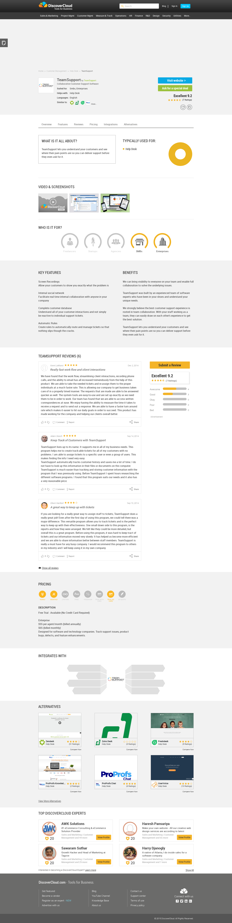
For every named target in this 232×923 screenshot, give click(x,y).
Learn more (90, 869)
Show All (190, 870)
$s (57, 6)
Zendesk (50, 741)
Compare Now (75, 749)
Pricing (94, 124)
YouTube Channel (101, 895)
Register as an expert (56, 900)
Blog (164, 6)
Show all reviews (50, 568)
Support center (138, 895)
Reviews (78, 124)
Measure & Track (104, 15)
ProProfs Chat (109, 783)
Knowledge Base (100, 900)
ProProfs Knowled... (55, 783)
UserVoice (163, 783)
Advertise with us (51, 905)
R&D (148, 15)
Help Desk (131, 149)
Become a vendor (51, 895)
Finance (139, 15)
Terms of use (137, 900)
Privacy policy (137, 905)
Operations (120, 15)
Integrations (111, 124)
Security (166, 15)
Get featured (48, 891)
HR (130, 15)
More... (94, 104)
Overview (47, 124)
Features (63, 124)
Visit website (175, 80)
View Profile (104, 837)
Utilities (177, 15)
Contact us (136, 891)
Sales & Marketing (49, 15)
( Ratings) (187, 99)
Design (156, 15)
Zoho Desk (107, 741)
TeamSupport (90, 80)
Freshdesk (163, 741)
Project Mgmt (67, 15)
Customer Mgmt (85, 15)
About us (96, 905)
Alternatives (130, 124)
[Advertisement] (116, 43)
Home (40, 71)
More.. (187, 15)
